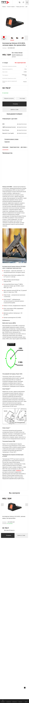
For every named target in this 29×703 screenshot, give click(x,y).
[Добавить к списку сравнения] (22, 48)
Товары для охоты (20, 6)
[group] (12, 38)
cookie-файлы (17, 690)
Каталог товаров (11, 6)
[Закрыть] (25, 688)
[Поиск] (23, 2)
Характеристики (14, 147)
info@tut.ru (18, 470)
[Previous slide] (2, 504)
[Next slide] (26, 38)
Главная (4, 6)
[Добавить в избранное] (26, 48)
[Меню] (27, 2)
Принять (18, 696)
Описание (5, 147)
